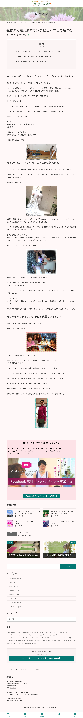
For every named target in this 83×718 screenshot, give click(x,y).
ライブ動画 (47, 638)
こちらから (13, 688)
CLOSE (43, 46)
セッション (62, 635)
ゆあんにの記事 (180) (14, 578)
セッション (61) (14, 594)
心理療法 (57, 641)
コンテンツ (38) (14, 582)
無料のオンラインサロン (28, 694)
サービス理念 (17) (15, 602)
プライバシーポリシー (22, 669)
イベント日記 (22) (15, 607)
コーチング (28, 635)
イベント (29, 535)
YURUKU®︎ (12, 632)
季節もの (47, 641)
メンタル (37, 638)
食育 (36, 643)
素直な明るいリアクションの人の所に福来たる (33, 56)
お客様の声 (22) (14, 590)
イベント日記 (28, 533)
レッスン (20, 533)
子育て (39, 641)
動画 (31, 641)
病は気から (19, 643)
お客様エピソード (37, 632)
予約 (59, 716)
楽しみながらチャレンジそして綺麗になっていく (34, 61)
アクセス (42, 716)
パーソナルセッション (15, 638)
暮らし (72, 641)
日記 (65, 641)
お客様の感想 (24, 632)
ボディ (28, 638)
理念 (10, 643)
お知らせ (49, 632)
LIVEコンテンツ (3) (15, 586)
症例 (28, 643)
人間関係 (11, 641)
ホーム (10, 669)
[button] (41, 496)
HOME (25, 716)
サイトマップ (35, 669)
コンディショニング (14, 635)
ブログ (74, 716)
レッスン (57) (13, 598)
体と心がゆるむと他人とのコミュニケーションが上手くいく (38, 51)
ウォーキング (69, 632)
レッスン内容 (68, 638)
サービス (38, 635)
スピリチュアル (50, 635)
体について (21, 641)
